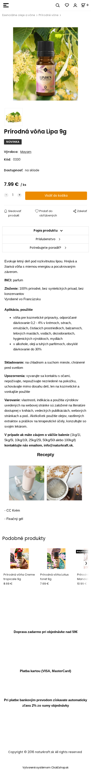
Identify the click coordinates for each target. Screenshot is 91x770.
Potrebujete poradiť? (45, 248)
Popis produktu (46, 231)
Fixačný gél (14, 519)
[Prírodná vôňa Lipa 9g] (45, 64)
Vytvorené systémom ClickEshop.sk (45, 767)
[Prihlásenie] (75, 5)
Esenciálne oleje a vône (18, 15)
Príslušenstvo (45, 239)
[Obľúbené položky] (67, 5)
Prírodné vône (49, 15)
